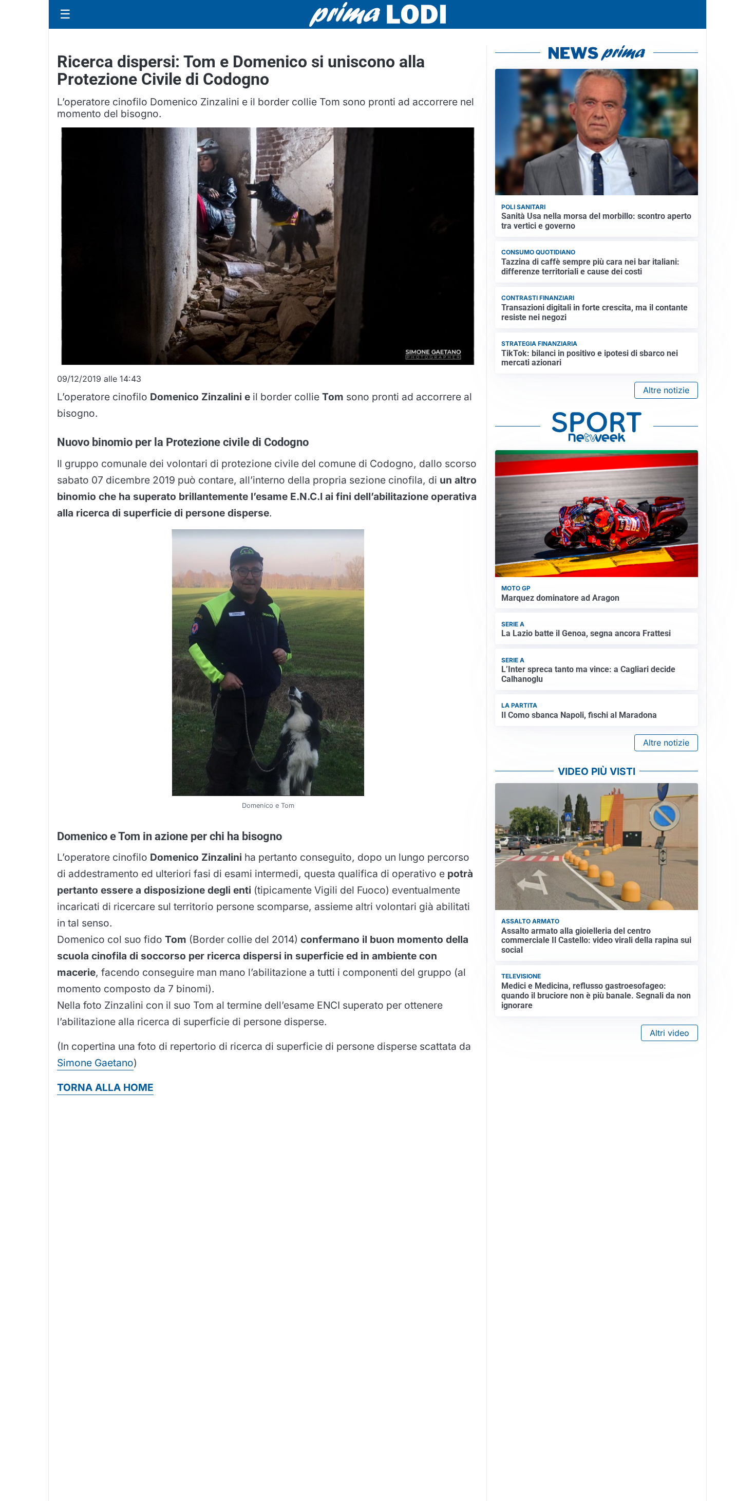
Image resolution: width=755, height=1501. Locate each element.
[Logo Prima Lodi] (377, 14)
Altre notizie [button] (666, 390)
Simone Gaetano (95, 1063)
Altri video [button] (669, 1033)
